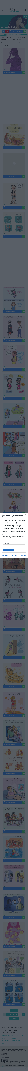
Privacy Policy (22, 555)
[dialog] (14, 535)
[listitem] (14, 543)
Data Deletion (5, 555)
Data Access (14, 555)
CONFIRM (8, 550)
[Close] (25, 515)
